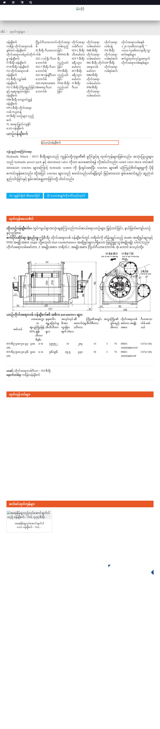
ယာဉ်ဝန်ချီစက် (19, 228)
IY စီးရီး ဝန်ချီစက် (16, 62)
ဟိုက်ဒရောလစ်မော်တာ (21, 247)
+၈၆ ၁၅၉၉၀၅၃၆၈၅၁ (106, 689)
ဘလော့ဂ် (12, 685)
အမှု (9, 674)
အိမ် (2, 31)
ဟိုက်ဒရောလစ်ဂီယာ (93, 614)
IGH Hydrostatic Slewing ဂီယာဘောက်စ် (45, 87)
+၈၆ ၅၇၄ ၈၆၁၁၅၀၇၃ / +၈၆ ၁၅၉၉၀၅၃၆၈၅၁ (118, 653)
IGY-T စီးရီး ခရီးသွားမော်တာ (78, 62)
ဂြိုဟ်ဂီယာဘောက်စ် (93, 603)
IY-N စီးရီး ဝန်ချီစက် (17, 66)
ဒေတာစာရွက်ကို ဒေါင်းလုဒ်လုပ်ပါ (68, 195)
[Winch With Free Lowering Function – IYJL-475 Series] (29, 515)
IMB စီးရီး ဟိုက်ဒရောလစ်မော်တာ (93, 54)
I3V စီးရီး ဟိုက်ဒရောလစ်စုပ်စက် (111, 54)
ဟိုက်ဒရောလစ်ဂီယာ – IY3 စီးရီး (32, 370)
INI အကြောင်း (15, 656)
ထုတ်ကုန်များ (17, 31)
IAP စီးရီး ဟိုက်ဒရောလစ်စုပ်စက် (111, 66)
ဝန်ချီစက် (11, 42)
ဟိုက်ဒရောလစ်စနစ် (132, 42)
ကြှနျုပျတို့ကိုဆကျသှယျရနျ (25, 691)
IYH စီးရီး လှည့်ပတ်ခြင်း (62, 75)
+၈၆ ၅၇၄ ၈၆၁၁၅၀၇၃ (103, 681)
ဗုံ (117, 247)
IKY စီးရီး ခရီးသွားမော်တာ (77, 75)
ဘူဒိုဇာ (14, 233)
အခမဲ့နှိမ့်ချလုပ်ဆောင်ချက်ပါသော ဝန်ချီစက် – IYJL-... (29, 525)
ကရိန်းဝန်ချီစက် (31, 374)
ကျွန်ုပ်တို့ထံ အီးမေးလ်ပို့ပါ (26, 195)
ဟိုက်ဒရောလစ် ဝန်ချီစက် (30, 314)
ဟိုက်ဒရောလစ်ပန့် (92, 626)
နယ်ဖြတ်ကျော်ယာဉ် (137, 228)
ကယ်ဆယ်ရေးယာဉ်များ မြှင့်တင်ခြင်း (98, 228)
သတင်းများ (14, 680)
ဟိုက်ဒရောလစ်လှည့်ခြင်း (63, 46)
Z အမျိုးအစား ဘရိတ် (52, 247)
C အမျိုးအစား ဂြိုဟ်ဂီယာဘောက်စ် (91, 247)
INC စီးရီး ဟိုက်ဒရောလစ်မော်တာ (95, 66)
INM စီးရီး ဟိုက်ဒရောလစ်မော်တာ (93, 79)
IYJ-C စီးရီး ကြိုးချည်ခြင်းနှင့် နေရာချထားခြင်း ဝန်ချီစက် (21, 91)
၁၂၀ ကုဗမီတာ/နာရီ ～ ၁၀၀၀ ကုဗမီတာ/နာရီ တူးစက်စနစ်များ (135, 50)
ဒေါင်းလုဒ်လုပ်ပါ (17, 668)
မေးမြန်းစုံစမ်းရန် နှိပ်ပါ (128, 569)
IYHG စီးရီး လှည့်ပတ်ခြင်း (63, 87)
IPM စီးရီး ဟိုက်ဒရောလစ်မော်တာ (93, 91)
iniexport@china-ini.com (107, 661)
